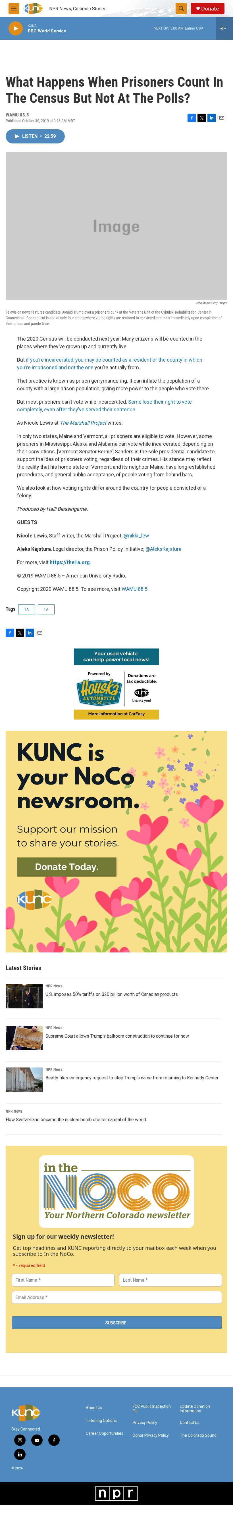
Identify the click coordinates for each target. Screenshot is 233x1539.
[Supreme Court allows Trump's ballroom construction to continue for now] (24, 1038)
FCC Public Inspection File (152, 1408)
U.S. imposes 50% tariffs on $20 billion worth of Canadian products (111, 994)
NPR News (53, 986)
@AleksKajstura (163, 549)
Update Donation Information (195, 1408)
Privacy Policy (145, 1423)
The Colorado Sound (198, 1435)
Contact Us (189, 1423)
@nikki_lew (136, 536)
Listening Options (101, 1421)
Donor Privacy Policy (151, 1435)
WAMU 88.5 (134, 589)
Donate (210, 9)
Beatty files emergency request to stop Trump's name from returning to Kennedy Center (132, 1078)
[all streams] (224, 28)
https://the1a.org (70, 562)
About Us (94, 1408)
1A (26, 609)
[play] (15, 28)
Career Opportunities (104, 1433)
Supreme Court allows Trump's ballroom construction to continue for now (117, 1036)
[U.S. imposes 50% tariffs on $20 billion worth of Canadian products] (24, 996)
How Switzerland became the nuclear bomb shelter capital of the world (76, 1119)
